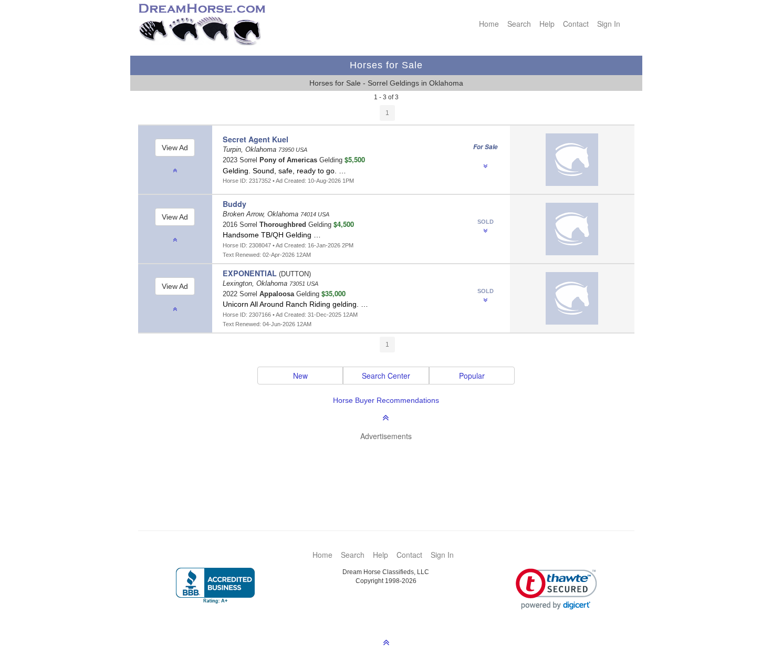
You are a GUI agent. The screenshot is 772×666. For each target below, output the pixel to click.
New (300, 375)
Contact (576, 23)
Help (547, 23)
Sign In (608, 23)
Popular (472, 375)
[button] (556, 589)
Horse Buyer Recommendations (386, 400)
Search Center (386, 375)
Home (489, 23)
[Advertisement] (391, 470)
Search (519, 23)
